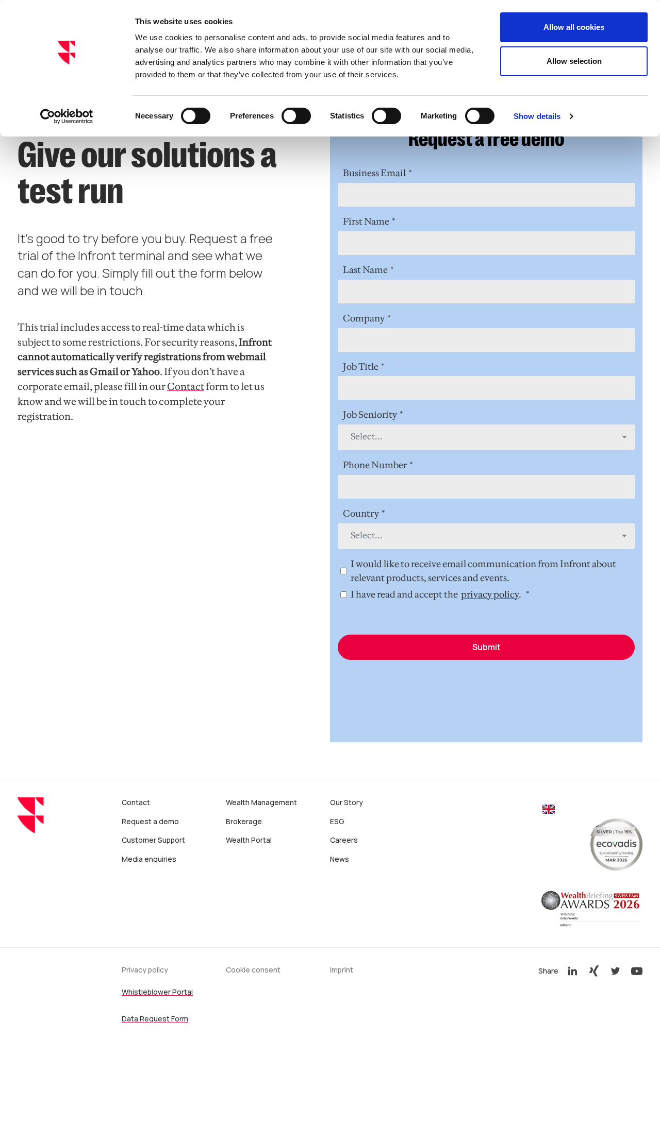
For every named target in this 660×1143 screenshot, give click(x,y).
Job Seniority (373, 414)
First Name (369, 221)
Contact (185, 386)
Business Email (377, 173)
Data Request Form (155, 1018)
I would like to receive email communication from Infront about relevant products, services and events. (483, 571)
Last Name (368, 270)
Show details (537, 116)
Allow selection (574, 61)
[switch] (285, 116)
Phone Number (377, 465)
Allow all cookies (573, 27)
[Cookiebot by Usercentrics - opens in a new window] (67, 116)
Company (366, 318)
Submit (486, 647)
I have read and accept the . (440, 594)
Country (364, 513)
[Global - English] (548, 810)
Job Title (363, 366)
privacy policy (490, 594)
